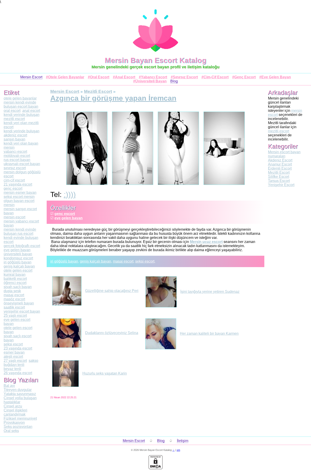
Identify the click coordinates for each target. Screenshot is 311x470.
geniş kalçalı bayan (95, 261)
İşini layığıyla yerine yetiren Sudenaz (210, 292)
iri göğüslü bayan (64, 261)
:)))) (70, 194)
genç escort (64, 214)
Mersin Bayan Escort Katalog (155, 60)
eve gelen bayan (68, 218)
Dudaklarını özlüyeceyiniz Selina (111, 333)
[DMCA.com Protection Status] (155, 468)
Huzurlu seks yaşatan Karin (104, 373)
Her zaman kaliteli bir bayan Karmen (209, 333)
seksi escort (144, 261)
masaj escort (123, 261)
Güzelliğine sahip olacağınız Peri (111, 291)
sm (178, 450)
